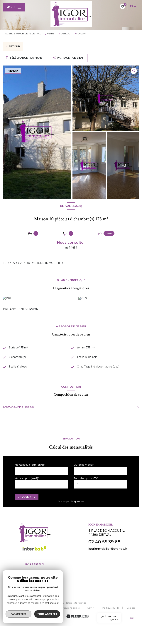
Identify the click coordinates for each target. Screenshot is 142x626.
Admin (90, 607)
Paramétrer (18, 614)
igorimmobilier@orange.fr (107, 549)
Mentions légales (71, 607)
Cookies (131, 608)
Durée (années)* (84, 464)
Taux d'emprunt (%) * (86, 478)
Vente (51, 34)
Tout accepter (47, 614)
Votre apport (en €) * (27, 478)
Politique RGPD (110, 607)
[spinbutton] (100, 484)
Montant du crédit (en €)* (30, 464)
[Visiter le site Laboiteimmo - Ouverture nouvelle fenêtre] (77, 616)
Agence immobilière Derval (23, 33)
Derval (65, 34)
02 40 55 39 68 (104, 541)
